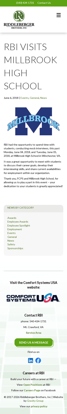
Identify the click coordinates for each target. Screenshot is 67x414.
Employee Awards (17, 221)
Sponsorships (15, 248)
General (34, 97)
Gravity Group (35, 400)
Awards (11, 217)
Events (24, 97)
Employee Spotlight (18, 225)
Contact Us (44, 2)
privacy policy (39, 406)
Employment (14, 229)
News (43, 97)
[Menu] (58, 15)
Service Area (33, 332)
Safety (11, 244)
